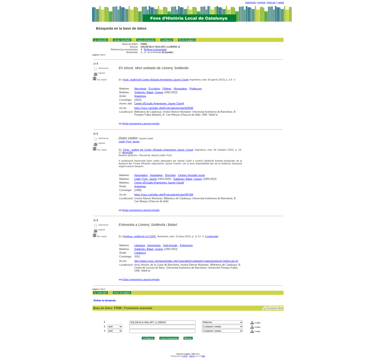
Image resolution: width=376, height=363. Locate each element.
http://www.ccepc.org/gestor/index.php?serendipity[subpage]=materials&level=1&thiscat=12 (186, 261)
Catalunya (140, 252)
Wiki (203, 356)
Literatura (139, 245)
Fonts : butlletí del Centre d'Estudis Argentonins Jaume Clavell (156, 79)
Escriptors (154, 88)
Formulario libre (274, 308)
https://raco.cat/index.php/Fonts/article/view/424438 (163, 108)
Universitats (154, 245)
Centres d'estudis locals (191, 175)
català (280, 2)
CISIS (185, 356)
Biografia (127, 152)
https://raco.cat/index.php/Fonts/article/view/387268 (163, 194)
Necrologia (140, 88)
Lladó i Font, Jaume (129, 141)
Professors (196, 88)
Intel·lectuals (170, 245)
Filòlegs (167, 88)
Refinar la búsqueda (155, 49)
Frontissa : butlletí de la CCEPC (139, 236)
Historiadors (180, 88)
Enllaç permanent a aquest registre (141, 123)
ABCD (192, 356)
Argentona (140, 96)
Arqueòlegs (156, 175)
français (271, 2)
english (262, 2)
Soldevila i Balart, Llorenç (148, 92)
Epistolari (170, 175)
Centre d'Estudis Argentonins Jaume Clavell (159, 103)
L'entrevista (212, 236)
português (250, 2)
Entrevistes (186, 245)
